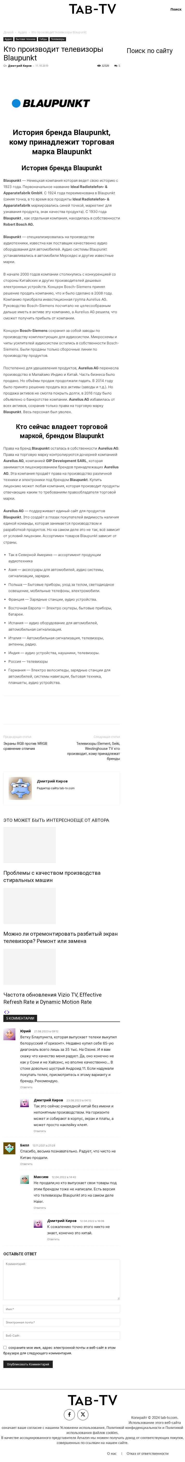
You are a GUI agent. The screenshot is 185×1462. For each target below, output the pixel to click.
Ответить (26, 1087)
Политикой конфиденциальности (133, 1428)
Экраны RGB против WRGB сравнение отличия (25, 746)
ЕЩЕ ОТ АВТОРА (91, 820)
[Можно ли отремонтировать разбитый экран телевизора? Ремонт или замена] (61, 906)
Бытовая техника (25, 39)
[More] (53, 76)
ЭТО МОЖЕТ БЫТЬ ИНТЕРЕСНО (38, 820)
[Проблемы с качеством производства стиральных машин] (61, 845)
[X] (19, 76)
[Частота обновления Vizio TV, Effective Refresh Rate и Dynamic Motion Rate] (61, 967)
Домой (8, 32)
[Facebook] (8, 76)
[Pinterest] (30, 76)
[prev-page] (5, 1012)
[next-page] (8, 1012)
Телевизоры (58, 39)
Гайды (43, 39)
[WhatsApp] (41, 76)
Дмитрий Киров (20, 65)
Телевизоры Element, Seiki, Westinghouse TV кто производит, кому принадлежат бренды (93, 751)
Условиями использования (82, 1428)
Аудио (22, 32)
